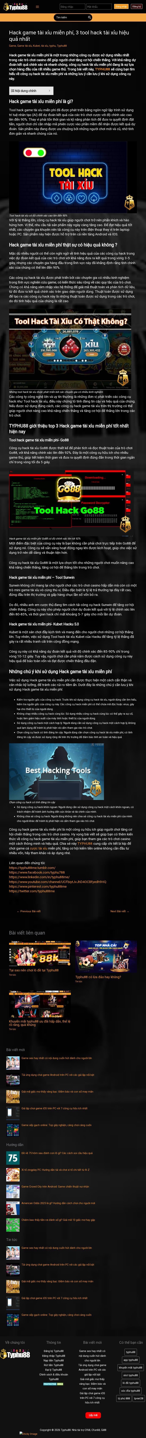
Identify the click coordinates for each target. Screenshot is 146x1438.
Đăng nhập (121, 6)
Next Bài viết (119, 911)
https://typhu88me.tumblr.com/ (32, 868)
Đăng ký (136, 6)
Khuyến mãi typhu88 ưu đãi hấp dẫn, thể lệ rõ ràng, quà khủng (39, 1022)
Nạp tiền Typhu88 (54, 1360)
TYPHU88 (102, 69)
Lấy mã (93, 1415)
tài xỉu (44, 45)
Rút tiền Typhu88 (53, 1365)
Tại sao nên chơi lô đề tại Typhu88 (34, 970)
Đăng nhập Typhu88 (53, 1355)
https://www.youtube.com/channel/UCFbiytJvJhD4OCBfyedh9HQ (57, 882)
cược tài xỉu (38, 848)
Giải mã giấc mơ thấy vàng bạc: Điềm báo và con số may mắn (92, 1384)
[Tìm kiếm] (89, 17)
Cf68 (87, 1430)
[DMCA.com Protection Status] (54, 1383)
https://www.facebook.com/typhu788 (37, 872)
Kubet (36, 45)
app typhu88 (131, 1360)
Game (12, 45)
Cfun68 (96, 1430)
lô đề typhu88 (131, 1383)
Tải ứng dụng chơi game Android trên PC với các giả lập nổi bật (92, 1370)
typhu (52, 45)
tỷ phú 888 (124, 1398)
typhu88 (130, 1352)
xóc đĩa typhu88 (130, 1390)
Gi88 (103, 1430)
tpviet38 (138, 1398)
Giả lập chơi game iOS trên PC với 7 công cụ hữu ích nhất (92, 1398)
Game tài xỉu (24, 45)
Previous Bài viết (29, 911)
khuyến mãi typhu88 (130, 1367)
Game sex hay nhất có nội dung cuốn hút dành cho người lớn (92, 1355)
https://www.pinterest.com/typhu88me (38, 886)
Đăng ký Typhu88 (54, 1351)
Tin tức (12, 975)
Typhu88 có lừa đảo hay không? (98, 977)
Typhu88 (62, 45)
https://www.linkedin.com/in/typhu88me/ (39, 877)
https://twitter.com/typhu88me (32, 891)
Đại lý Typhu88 (53, 1369)
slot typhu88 (130, 1375)
